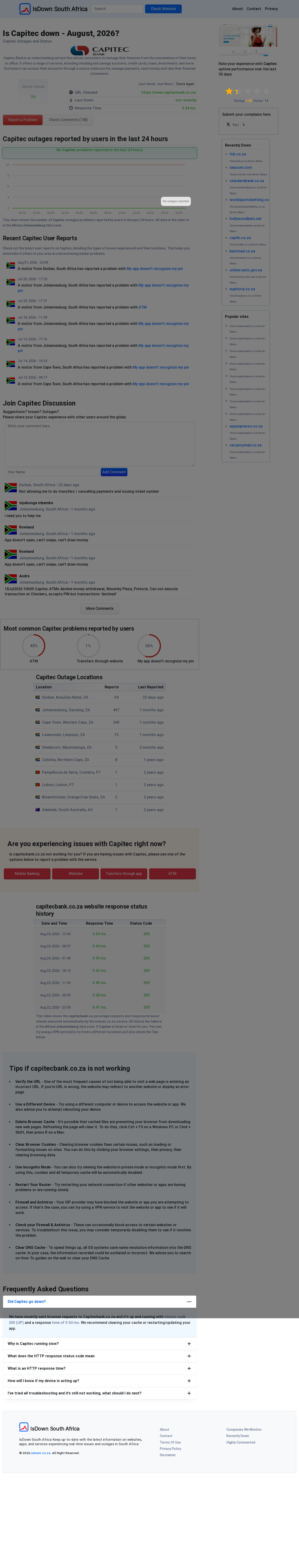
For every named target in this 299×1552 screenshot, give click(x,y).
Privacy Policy (170, 1449)
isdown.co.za (40, 1453)
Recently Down (237, 1436)
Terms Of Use (170, 1442)
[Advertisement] (149, 1517)
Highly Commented (240, 1442)
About (164, 1429)
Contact (166, 1436)
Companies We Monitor (244, 1429)
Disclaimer (168, 1455)
